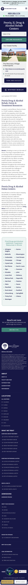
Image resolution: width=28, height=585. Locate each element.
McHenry (19, 275)
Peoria (18, 284)
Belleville (8, 254)
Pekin (7, 284)
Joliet (17, 272)
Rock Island (8, 290)
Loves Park (8, 275)
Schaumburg (9, 293)
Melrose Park (9, 278)
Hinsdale (7, 272)
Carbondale (8, 257)
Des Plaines (8, 266)
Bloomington (20, 254)
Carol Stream (20, 257)
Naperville (19, 278)
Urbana (18, 296)
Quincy (18, 287)
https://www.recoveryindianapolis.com (15, 70)
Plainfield (8, 287)
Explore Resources (14, 39)
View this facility (14, 80)
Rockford (19, 290)
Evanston (19, 269)
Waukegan (8, 299)
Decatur (18, 263)
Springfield (19, 293)
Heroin (4, 150)
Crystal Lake (9, 263)
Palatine (18, 281)
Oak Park (8, 281)
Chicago (18, 260)
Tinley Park (8, 296)
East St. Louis (20, 266)
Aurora (18, 249)
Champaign (8, 260)
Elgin (6, 269)
